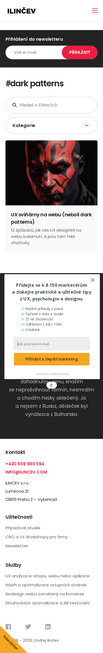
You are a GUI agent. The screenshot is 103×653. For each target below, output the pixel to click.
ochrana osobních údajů (53, 374)
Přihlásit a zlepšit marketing (51, 359)
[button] (51, 292)
